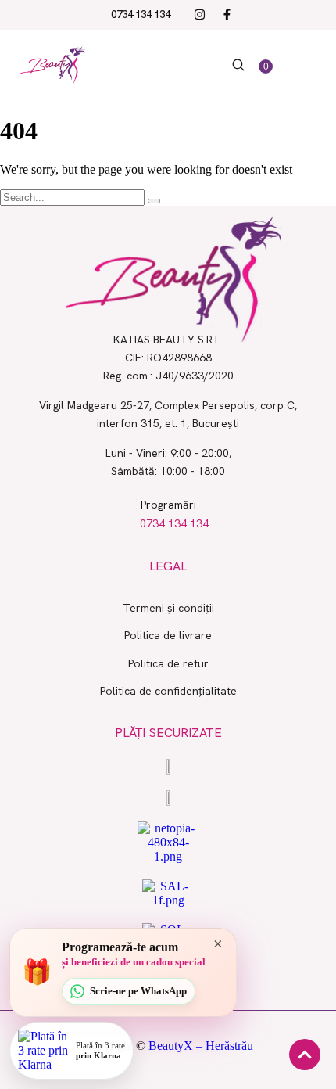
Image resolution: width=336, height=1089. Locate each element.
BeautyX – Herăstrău (200, 1045)
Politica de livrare (168, 635)
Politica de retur (168, 663)
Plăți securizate (168, 732)
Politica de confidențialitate (168, 691)
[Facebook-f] (227, 14)
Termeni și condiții (168, 608)
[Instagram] (200, 14)
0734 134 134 (140, 14)
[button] (238, 65)
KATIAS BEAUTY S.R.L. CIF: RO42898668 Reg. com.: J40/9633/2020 (168, 357)
